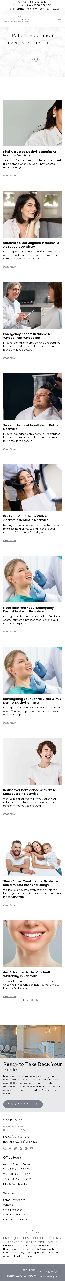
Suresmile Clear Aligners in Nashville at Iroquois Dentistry (31, 245)
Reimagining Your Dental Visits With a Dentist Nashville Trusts (32, 701)
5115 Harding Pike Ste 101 (17, 1126)
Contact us (23, 1104)
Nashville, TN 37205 (14, 1130)
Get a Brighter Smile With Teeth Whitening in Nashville (27, 974)
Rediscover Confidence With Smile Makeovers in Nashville (29, 792)
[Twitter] (15, 1148)
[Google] (26, 1148)
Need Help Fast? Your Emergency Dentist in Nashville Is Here (28, 609)
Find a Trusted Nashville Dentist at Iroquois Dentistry (29, 153)
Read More (9, 175)
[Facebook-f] (10, 1148)
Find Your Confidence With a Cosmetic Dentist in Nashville (25, 518)
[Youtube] (31, 1148)
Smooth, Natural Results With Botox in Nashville (32, 427)
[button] (59, 18)
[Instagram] (4, 1148)
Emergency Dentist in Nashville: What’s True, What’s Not (27, 336)
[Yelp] (20, 1148)
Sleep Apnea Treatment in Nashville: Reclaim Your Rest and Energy (31, 883)
